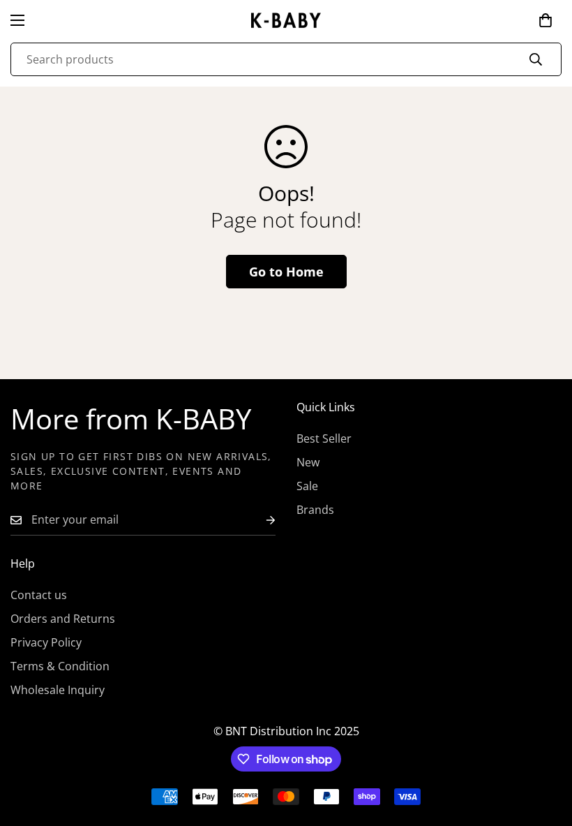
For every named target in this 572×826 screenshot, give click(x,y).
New (307, 462)
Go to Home (286, 271)
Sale (307, 486)
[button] (545, 20)
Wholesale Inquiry (57, 690)
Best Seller (324, 438)
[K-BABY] (286, 21)
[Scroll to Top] (545, 750)
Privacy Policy (46, 642)
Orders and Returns (62, 618)
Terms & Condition (60, 666)
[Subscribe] (259, 520)
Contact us (38, 595)
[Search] (536, 59)
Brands (315, 509)
